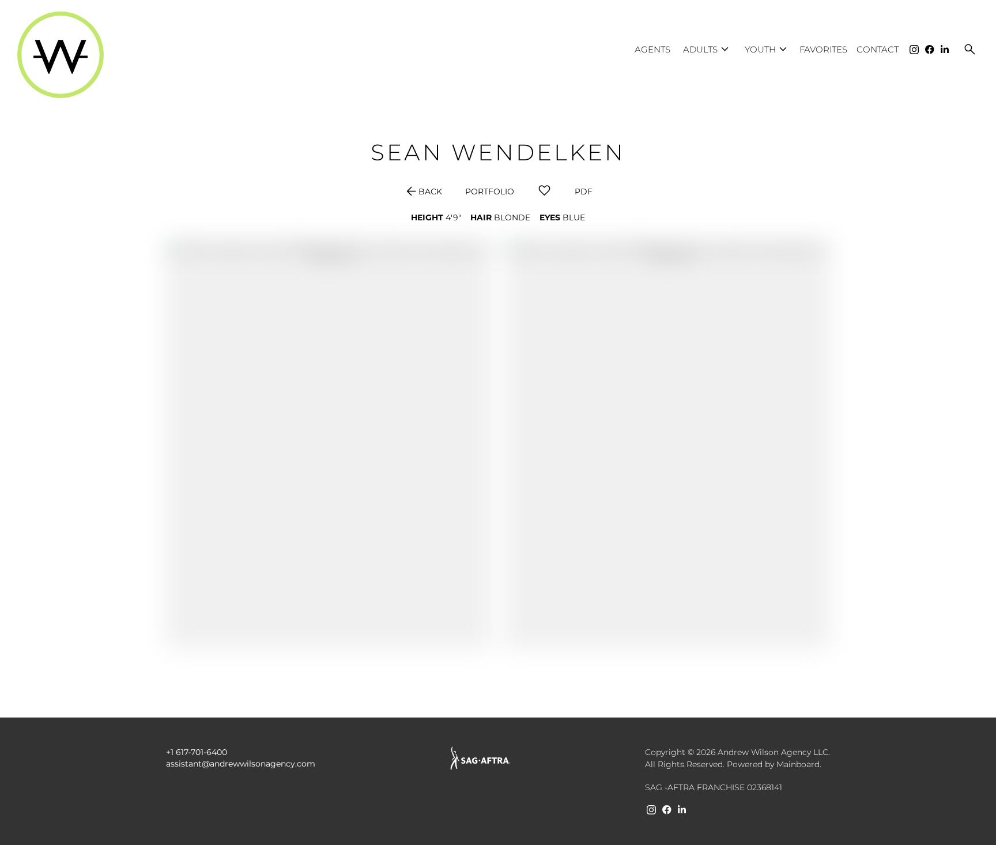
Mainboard (798, 764)
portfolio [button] (489, 191)
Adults (707, 49)
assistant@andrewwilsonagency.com (240, 763)
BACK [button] (423, 191)
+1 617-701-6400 (196, 752)
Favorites (823, 49)
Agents (652, 49)
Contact (878, 49)
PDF (584, 191)
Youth (767, 49)
